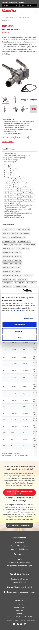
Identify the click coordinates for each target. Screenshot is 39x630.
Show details (28, 318)
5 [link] (18, 455)
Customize (18, 331)
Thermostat (7, 18)
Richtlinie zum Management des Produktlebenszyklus (19, 620)
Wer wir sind (19, 543)
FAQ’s (20, 559)
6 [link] (20, 455)
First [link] (3, 455)
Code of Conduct (19, 610)
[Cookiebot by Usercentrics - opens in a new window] (24, 290)
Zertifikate (19, 613)
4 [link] (16, 455)
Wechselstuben (22, 137)
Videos (19, 569)
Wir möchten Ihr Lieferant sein (19, 525)
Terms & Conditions (19, 607)
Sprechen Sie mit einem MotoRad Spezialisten (19, 492)
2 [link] (13, 455)
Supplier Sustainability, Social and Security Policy (19, 616)
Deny (19, 338)
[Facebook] (14, 624)
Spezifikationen (8, 137)
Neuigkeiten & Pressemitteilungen (19, 565)
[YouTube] (21, 624)
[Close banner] (36, 290)
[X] (18, 624)
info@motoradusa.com (19, 579)
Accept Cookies (19, 324)
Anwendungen (7, 141)
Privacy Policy (19, 310)
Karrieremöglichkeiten (19, 549)
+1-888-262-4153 (19, 582)
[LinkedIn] (25, 624)
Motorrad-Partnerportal (19, 546)
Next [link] (22, 455)
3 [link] (15, 455)
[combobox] (8, 5)
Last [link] (26, 455)
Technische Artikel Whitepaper (19, 562)
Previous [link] (8, 455)
